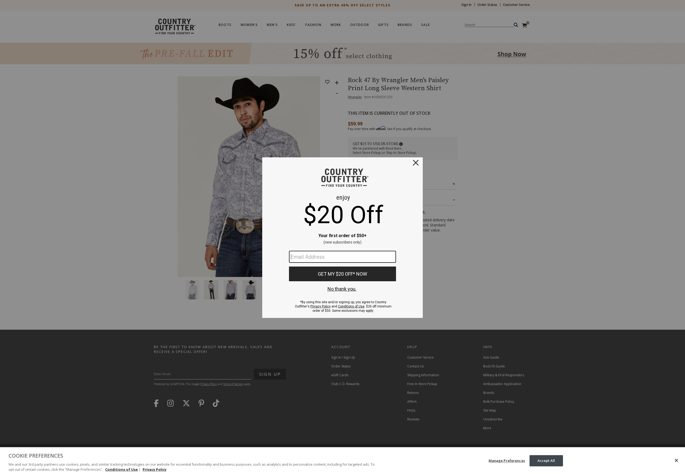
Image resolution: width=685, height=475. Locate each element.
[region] (342, 461)
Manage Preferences (507, 460)
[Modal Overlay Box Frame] (342, 237)
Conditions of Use (121, 469)
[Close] (676, 460)
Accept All (546, 460)
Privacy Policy (154, 469)
